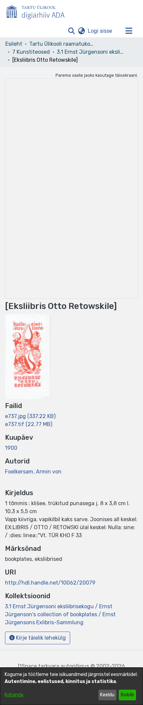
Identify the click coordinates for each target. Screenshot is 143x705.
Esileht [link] (13, 44)
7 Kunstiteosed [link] (31, 52)
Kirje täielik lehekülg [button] (40, 638)
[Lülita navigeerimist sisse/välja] (128, 31)
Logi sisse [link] (100, 31)
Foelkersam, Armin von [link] (33, 471)
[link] (30, 416)
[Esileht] (38, 11)
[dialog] (71, 686)
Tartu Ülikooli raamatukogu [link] (62, 44)
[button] (71, 31)
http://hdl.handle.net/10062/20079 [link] (50, 583)
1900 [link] (11, 448)
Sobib (127, 695)
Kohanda (14, 695)
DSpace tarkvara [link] (38, 666)
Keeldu (107, 695)
